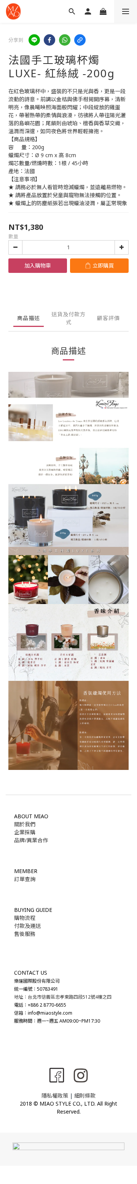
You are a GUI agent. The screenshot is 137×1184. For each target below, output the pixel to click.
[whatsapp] (64, 40)
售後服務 (24, 933)
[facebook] (49, 40)
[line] (34, 40)
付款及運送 (27, 925)
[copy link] (80, 40)
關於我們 (24, 824)
